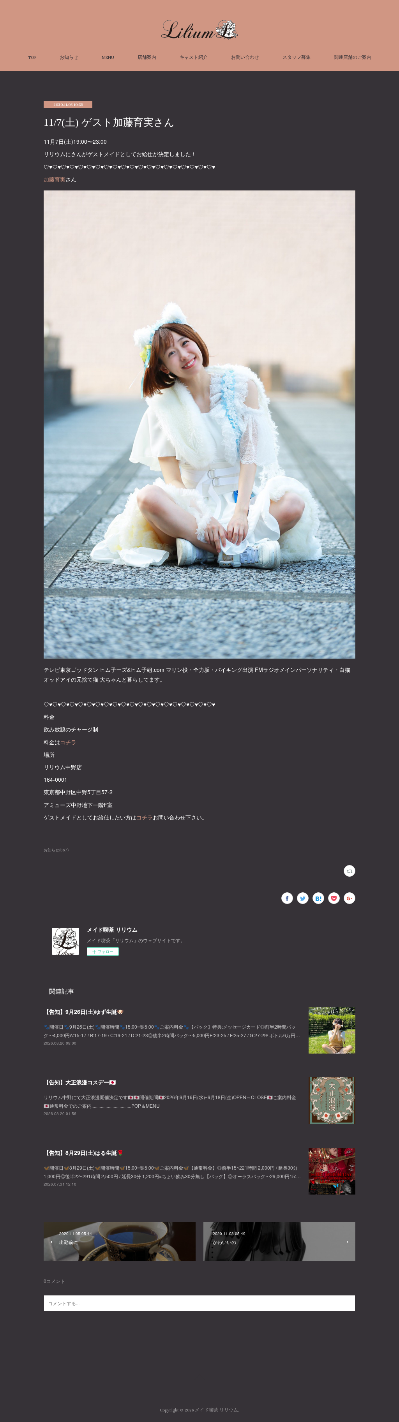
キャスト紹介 (194, 57)
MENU (108, 57)
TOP (32, 57)
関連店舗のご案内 (352, 57)
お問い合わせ (245, 57)
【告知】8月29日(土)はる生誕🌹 (84, 1152)
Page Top (199, 1378)
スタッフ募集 (296, 57)
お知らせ (69, 57)
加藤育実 (54, 179)
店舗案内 (147, 57)
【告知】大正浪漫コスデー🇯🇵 (80, 1082)
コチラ (68, 742)
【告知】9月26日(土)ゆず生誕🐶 (84, 1011)
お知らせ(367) (56, 850)
